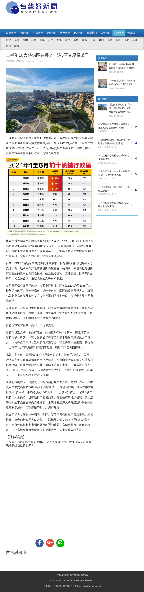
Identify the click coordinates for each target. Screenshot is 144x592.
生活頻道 (38, 32)
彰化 (59, 40)
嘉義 (84, 40)
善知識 (131, 32)
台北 (8, 40)
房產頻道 (105, 32)
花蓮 (135, 40)
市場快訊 (92, 32)
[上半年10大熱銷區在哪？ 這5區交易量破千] (39, 543)
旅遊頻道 (65, 32)
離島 (16, 45)
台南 (92, 40)
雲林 (75, 40)
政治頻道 (11, 32)
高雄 (101, 40)
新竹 (33, 40)
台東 (8, 45)
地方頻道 (78, 32)
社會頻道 (24, 32)
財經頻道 (119, 32)
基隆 (118, 40)
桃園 (25, 40)
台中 (50, 40)
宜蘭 (126, 40)
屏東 (109, 40)
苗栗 (42, 40)
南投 (67, 40)
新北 (16, 40)
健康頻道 (51, 32)
